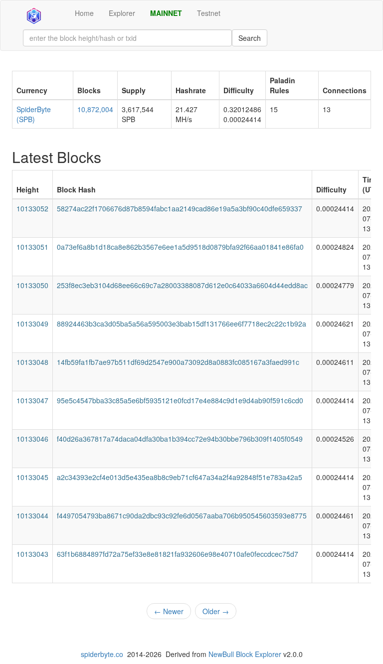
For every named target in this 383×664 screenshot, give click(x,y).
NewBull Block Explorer (244, 654)
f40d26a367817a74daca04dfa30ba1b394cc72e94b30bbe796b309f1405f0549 (180, 439)
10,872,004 (95, 109)
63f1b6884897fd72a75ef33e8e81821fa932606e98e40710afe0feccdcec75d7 (177, 554)
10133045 (32, 477)
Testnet (208, 13)
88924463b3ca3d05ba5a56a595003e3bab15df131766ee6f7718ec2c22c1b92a (181, 324)
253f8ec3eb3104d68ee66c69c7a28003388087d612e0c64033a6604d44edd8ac (182, 285)
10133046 (32, 439)
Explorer (122, 13)
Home (84, 13)
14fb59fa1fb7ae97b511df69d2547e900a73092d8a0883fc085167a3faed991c (178, 362)
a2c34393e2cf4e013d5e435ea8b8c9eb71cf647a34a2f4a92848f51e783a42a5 (179, 477)
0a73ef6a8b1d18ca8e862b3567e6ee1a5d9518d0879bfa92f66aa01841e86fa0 (180, 247)
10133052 (32, 208)
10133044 (32, 515)
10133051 (32, 247)
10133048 (32, 362)
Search (249, 38)
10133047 (32, 400)
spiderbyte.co (102, 654)
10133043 (32, 554)
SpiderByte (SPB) (33, 114)
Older (215, 611)
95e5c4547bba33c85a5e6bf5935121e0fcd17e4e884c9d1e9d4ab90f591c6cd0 (180, 400)
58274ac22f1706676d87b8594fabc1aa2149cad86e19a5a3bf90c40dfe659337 (179, 208)
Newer (169, 611)
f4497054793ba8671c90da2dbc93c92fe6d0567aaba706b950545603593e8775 (182, 515)
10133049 (32, 324)
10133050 (32, 285)
